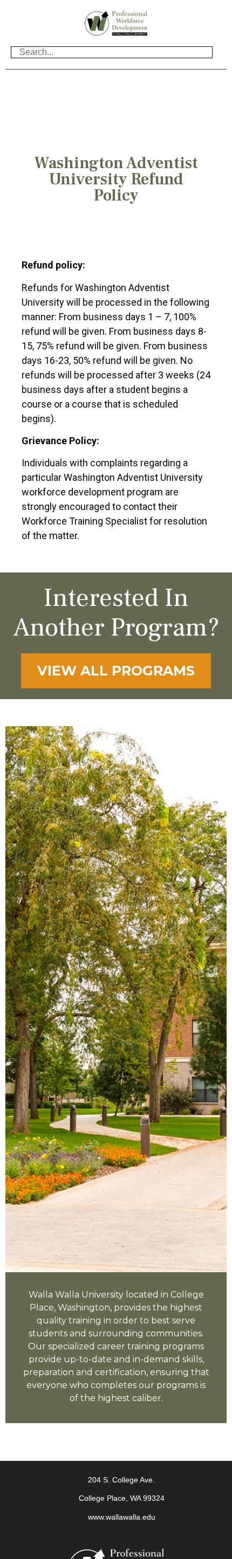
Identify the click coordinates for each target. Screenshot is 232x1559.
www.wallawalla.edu (121, 1517)
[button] (116, 83)
